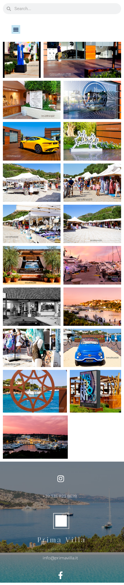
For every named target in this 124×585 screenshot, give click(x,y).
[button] (16, 29)
